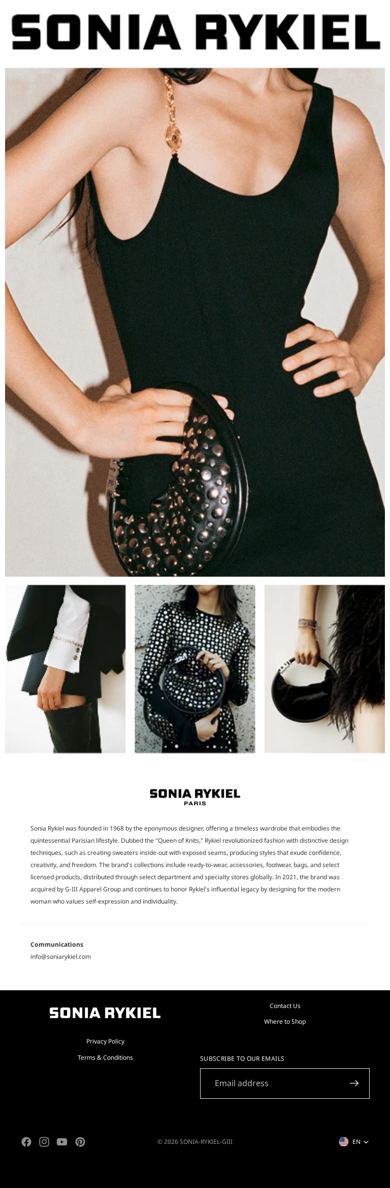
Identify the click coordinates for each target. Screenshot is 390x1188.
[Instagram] (44, 1142)
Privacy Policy (105, 1041)
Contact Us (285, 1005)
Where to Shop (285, 1021)
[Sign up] (354, 1083)
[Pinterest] (80, 1142)
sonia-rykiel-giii (206, 1141)
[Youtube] (62, 1142)
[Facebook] (26, 1142)
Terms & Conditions (105, 1057)
